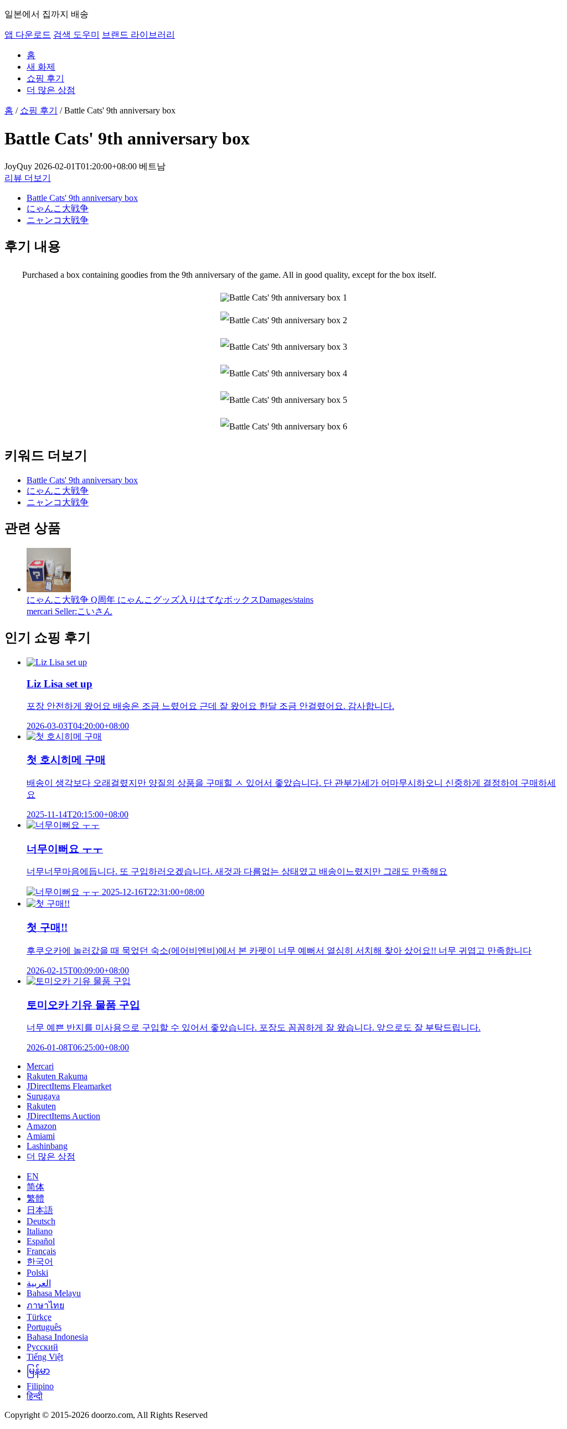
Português (44, 1327)
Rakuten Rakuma (57, 1076)
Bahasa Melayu (54, 1293)
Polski (37, 1272)
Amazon (41, 1126)
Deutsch (41, 1221)
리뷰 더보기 (27, 178)
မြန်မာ (38, 1370)
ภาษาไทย (45, 1305)
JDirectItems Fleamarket (69, 1086)
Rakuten (41, 1106)
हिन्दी (35, 1396)
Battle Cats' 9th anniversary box (82, 198)
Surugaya (43, 1096)
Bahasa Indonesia (57, 1337)
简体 (35, 1187)
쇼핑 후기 (45, 78)
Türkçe (39, 1317)
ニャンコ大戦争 (58, 220)
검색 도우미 (76, 34)
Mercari (40, 1066)
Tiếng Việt (45, 1356)
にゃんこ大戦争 (58, 208)
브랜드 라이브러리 (138, 34)
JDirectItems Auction (63, 1116)
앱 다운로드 (27, 34)
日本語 (40, 1210)
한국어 (40, 1261)
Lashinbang (47, 1146)
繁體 (35, 1198)
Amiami (41, 1136)
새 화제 (41, 66)
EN (33, 1176)
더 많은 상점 (51, 90)
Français (41, 1251)
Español (41, 1241)
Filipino (40, 1386)
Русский (42, 1347)
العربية (39, 1283)
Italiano (40, 1231)
